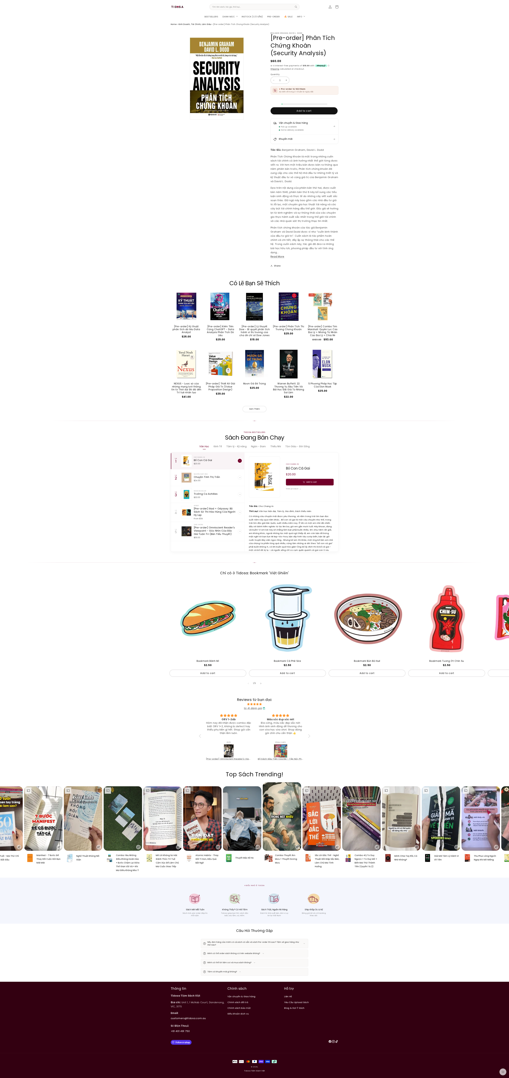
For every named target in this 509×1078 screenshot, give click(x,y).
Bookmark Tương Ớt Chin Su (446, 661)
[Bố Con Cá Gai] (186, 460)
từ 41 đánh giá (253, 708)
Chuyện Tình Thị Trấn (207, 477)
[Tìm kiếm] (296, 7)
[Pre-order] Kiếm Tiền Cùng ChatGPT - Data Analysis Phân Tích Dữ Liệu (220, 331)
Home (174, 24)
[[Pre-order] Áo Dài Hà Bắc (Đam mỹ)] (281, 750)
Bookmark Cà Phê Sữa (287, 661)
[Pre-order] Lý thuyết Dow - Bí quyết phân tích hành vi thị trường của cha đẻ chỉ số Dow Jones (254, 331)
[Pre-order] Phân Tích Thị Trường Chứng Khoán (288, 328)
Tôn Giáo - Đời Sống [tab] (297, 446)
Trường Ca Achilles (206, 494)
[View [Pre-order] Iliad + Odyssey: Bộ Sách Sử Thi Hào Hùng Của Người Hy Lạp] (240, 512)
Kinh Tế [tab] (218, 446)
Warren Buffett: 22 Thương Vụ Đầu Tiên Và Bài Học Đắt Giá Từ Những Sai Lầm (288, 388)
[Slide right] (261, 683)
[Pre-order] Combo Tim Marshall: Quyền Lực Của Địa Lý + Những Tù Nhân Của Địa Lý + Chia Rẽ (322, 331)
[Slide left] (248, 683)
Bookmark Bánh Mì (208, 661)
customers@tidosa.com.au (188, 1018)
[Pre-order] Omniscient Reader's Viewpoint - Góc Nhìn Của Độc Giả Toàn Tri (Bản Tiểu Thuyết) (214, 531)
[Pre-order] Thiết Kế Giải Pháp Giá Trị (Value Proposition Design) (220, 386)
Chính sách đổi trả (237, 1002)
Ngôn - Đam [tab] (258, 446)
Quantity (275, 74)
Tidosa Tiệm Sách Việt (254, 1071)
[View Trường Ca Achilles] (240, 494)
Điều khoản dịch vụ (238, 1013)
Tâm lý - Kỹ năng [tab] (236, 446)
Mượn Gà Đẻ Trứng (254, 383)
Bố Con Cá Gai (203, 460)
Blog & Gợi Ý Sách (294, 1008)
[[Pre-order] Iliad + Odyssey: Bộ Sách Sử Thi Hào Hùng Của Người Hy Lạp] (186, 512)
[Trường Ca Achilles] (186, 494)
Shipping (275, 69)
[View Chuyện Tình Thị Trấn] (240, 478)
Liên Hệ (288, 996)
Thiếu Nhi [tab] (275, 446)
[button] (230, 16)
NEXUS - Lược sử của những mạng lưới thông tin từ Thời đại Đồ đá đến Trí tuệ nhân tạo (186, 388)
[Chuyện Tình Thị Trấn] (186, 477)
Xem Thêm (254, 409)
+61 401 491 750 (180, 1031)
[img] (254, 704)
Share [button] (277, 265)
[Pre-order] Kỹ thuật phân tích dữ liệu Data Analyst (186, 329)
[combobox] (254, 7)
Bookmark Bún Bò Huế (367, 661)
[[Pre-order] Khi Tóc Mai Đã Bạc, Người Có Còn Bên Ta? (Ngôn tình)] (229, 750)
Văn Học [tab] (204, 446)
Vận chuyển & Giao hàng (241, 996)
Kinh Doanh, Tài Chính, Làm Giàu (195, 24)
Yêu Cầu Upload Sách (296, 1002)
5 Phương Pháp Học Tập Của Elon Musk (322, 385)
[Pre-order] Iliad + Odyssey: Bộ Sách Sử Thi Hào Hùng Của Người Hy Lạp (214, 512)
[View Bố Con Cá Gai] (240, 461)
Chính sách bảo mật (239, 1008)
